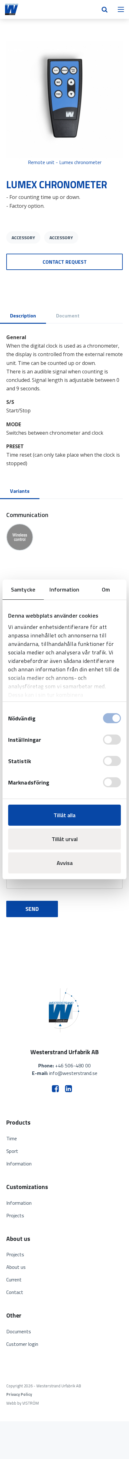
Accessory (23, 237)
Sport (12, 1151)
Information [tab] (64, 589)
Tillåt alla (64, 815)
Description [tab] (23, 315)
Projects (15, 1215)
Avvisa (65, 863)
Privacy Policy (19, 1394)
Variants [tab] (19, 491)
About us (16, 1267)
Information (19, 1163)
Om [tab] (106, 589)
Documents (18, 1331)
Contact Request (65, 262)
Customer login (22, 1344)
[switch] (112, 740)
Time (11, 1138)
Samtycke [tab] (23, 589)
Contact (14, 1292)
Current (14, 1279)
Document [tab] (68, 315)
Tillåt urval (65, 839)
